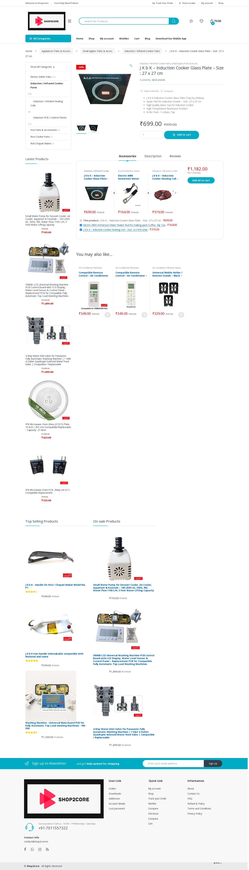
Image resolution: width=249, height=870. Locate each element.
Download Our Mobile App (171, 38)
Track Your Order (164, 3)
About (191, 788)
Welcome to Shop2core (37, 3)
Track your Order (157, 798)
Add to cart (184, 134)
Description (152, 156)
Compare (168, 91)
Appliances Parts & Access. (56, 51)
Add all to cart (201, 180)
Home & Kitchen (125, 171)
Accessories (127, 156)
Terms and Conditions (199, 808)
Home (79, 38)
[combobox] (124, 21)
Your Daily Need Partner (66, 3)
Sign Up (213, 763)
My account (207, 3)
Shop (221, 3)
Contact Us (194, 793)
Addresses (114, 798)
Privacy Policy (195, 813)
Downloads (115, 793)
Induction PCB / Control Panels (50, 117)
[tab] (127, 158)
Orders (112, 788)
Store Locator (189, 3)
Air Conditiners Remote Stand (166, 267)
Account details (117, 803)
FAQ (190, 798)
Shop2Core (33, 866)
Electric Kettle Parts (40, 76)
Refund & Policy (196, 803)
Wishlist (124, 38)
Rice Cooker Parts (40, 136)
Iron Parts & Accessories (43, 129)
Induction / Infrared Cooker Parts (142, 51)
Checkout (153, 813)
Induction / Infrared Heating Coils (46, 103)
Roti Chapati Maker (40, 143)
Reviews (175, 156)
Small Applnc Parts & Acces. (98, 51)
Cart (136, 38)
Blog (147, 38)
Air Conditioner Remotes (90, 267)
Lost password (117, 808)
